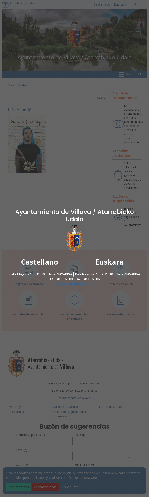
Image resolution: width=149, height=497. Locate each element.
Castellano (39, 262)
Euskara (109, 262)
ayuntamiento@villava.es (75, 283)
